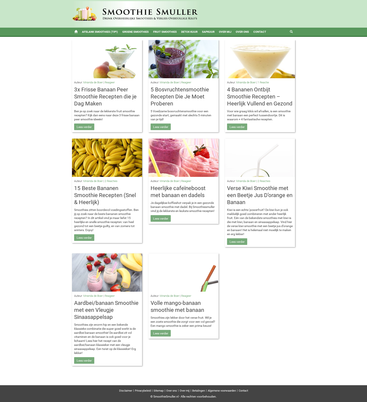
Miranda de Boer (93, 82)
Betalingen (198, 390)
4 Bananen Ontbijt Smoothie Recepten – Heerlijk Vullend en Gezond (259, 96)
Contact (259, 31)
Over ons (242, 31)
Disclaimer (125, 390)
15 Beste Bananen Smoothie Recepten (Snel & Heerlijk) (105, 195)
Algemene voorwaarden (222, 390)
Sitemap (159, 390)
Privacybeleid (143, 390)
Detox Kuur (189, 31)
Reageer (110, 82)
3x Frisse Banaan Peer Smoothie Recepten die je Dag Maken (105, 96)
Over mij (225, 31)
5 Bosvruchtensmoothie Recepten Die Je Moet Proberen (180, 96)
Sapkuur (208, 31)
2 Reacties (111, 181)
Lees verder (84, 127)
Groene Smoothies (135, 31)
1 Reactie (263, 82)
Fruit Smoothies (165, 31)
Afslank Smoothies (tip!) (100, 31)
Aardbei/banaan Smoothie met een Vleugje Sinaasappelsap (106, 310)
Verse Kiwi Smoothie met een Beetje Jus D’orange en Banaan (259, 195)
